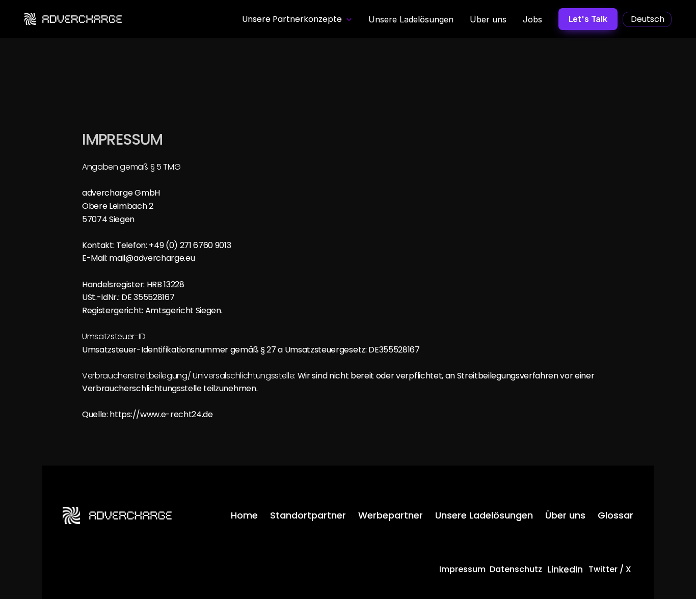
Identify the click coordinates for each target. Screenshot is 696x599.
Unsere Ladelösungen (484, 515)
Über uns (565, 515)
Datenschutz (516, 569)
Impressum (462, 569)
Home (244, 515)
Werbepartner (390, 515)
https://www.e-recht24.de (161, 414)
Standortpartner (308, 515)
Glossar (615, 515)
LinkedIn (565, 569)
